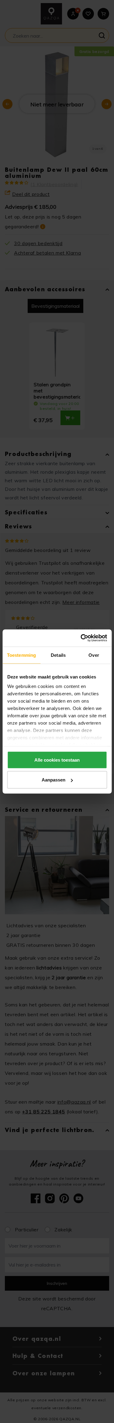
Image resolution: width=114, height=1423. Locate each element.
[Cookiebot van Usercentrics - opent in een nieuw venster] (81, 638)
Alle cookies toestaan (57, 759)
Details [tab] (58, 654)
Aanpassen (53, 779)
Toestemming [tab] (21, 654)
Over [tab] (93, 654)
